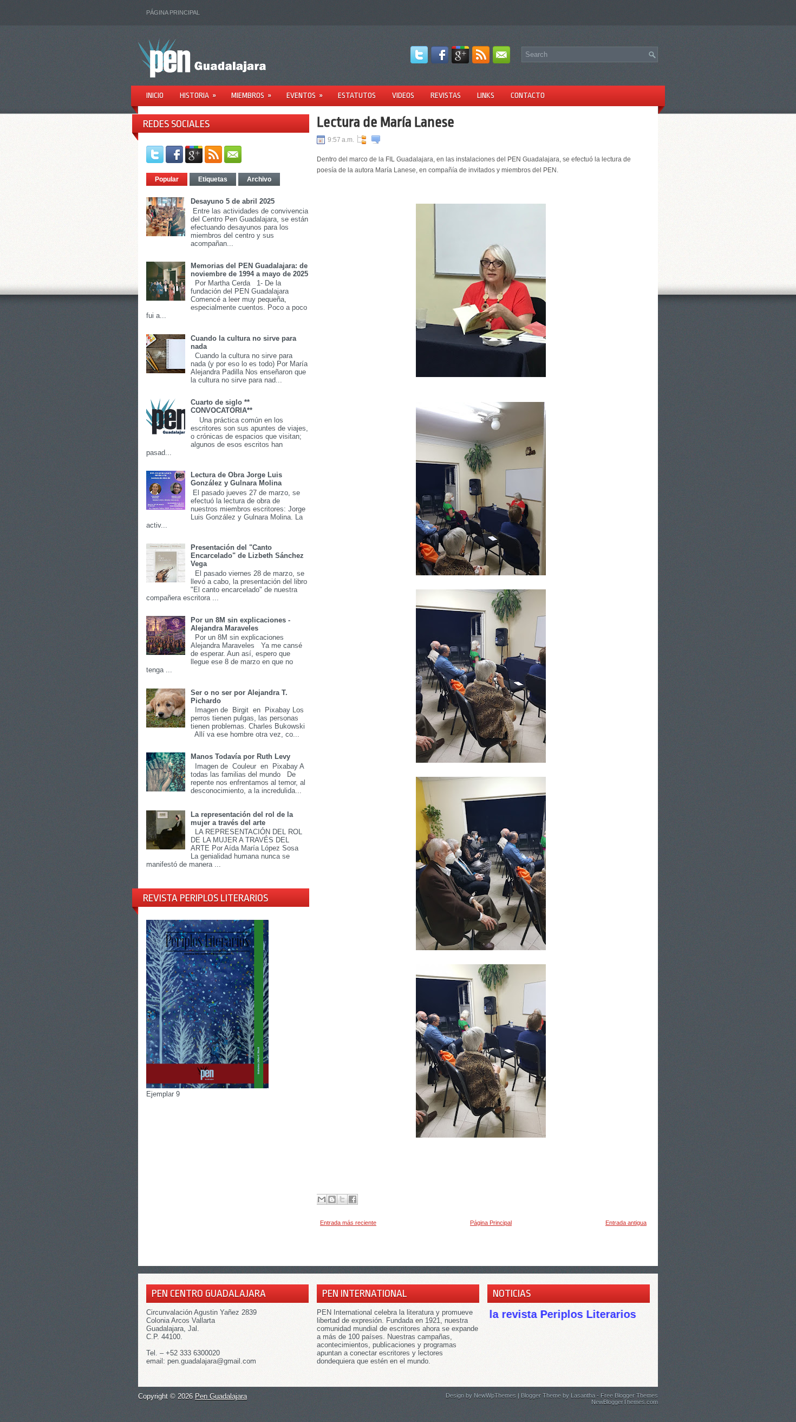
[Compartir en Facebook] (352, 1199)
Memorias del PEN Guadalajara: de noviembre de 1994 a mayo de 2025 (249, 270)
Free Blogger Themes (629, 1395)
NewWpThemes (495, 1395)
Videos (403, 95)
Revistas (445, 95)
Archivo (259, 179)
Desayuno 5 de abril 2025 (233, 201)
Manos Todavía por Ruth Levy (240, 756)
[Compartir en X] (342, 1199)
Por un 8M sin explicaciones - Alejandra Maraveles (240, 624)
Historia (198, 95)
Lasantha (583, 1395)
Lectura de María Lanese (385, 121)
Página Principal (173, 12)
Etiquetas (212, 179)
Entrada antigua (626, 1222)
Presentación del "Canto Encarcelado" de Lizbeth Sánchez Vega (247, 555)
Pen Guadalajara (221, 1396)
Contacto (528, 95)
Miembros (251, 95)
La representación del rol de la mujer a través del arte (242, 818)
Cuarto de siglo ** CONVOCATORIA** (221, 406)
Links (485, 95)
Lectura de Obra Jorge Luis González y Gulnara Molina (236, 479)
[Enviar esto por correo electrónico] (321, 1199)
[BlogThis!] (332, 1199)
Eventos (304, 95)
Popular (167, 179)
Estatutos (357, 95)
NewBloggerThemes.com (624, 1402)
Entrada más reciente (348, 1222)
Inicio (155, 95)
